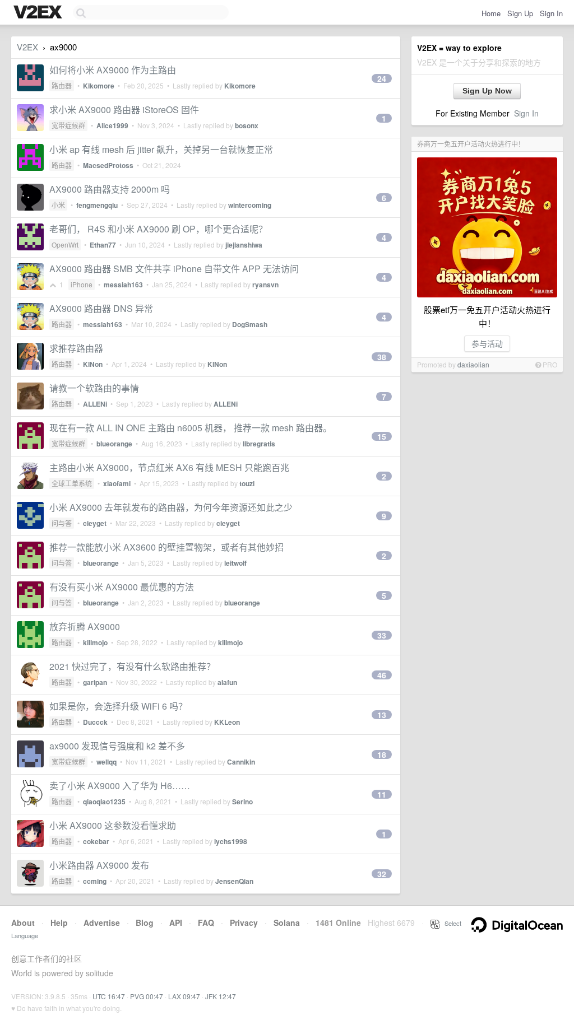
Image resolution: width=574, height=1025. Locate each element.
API (175, 922)
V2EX (27, 47)
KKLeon (227, 722)
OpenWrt (65, 244)
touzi (246, 483)
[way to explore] (39, 12)
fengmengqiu (97, 205)
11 (381, 794)
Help (59, 922)
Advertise (102, 922)
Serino (242, 801)
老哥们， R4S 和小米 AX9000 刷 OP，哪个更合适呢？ (158, 228)
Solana (287, 922)
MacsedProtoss (108, 165)
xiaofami (117, 483)
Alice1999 (112, 125)
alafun (227, 682)
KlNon (93, 364)
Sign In (551, 13)
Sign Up (520, 13)
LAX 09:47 (184, 996)
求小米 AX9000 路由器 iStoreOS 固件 (124, 109)
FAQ (206, 922)
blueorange (114, 444)
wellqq (106, 762)
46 (381, 674)
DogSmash (249, 324)
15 (381, 436)
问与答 (62, 523)
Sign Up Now (487, 90)
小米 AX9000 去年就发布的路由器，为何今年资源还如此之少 (171, 507)
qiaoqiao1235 (104, 801)
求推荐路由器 (76, 348)
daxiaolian (473, 364)
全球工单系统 (72, 483)
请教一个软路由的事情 (94, 387)
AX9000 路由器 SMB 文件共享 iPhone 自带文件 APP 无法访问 (174, 268)
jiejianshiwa (243, 245)
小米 (58, 204)
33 (381, 635)
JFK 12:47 (220, 996)
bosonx (246, 125)
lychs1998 (230, 841)
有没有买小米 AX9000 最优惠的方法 (121, 586)
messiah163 (123, 284)
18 (381, 754)
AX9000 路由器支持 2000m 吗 (109, 189)
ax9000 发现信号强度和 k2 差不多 (117, 745)
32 (381, 873)
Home (491, 13)
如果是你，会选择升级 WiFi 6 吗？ (118, 706)
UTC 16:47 (108, 996)
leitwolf (235, 563)
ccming (95, 881)
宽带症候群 (68, 125)
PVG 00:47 (146, 996)
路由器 (62, 85)
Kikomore (98, 86)
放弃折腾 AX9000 (84, 626)
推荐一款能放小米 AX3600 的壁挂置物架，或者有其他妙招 (166, 547)
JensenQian (234, 881)
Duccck (95, 722)
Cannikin (241, 762)
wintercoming (249, 205)
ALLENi (95, 404)
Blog (145, 922)
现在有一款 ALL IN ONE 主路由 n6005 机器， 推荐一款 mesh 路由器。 (190, 427)
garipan (95, 682)
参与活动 (487, 343)
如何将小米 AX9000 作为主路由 (112, 69)
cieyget (95, 523)
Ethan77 (103, 245)
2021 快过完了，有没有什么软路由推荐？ (132, 666)
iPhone (81, 284)
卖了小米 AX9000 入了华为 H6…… (119, 785)
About (23, 922)
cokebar (96, 841)
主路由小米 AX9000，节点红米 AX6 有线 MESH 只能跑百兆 (169, 467)
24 (381, 78)
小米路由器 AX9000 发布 (99, 865)
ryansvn (265, 284)
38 (381, 356)
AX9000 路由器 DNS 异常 (101, 308)
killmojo (95, 642)
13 (381, 714)
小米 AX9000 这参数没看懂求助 (112, 825)
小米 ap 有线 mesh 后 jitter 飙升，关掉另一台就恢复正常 (161, 149)
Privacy (244, 922)
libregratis (259, 444)
